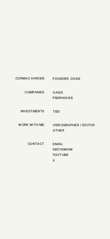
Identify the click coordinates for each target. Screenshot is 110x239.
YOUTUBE (61, 155)
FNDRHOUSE (63, 98)
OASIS (58, 92)
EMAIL (58, 144)
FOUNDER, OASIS (67, 78)
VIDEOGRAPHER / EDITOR (74, 125)
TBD (56, 111)
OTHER (58, 130)
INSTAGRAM (62, 149)
